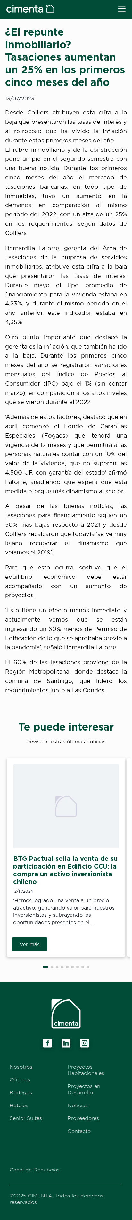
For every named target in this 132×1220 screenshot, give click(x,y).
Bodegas (21, 1092)
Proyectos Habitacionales (86, 1069)
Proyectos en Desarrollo (84, 1089)
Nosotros (21, 1066)
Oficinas (20, 1079)
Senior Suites (26, 1118)
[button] (45, 967)
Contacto (79, 1131)
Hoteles (19, 1105)
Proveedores (83, 1118)
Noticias (78, 1105)
